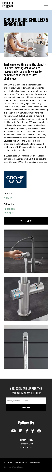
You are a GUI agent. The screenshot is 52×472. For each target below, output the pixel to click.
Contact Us (26, 447)
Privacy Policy (26, 439)
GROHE (8, 198)
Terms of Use (26, 443)
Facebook (9, 208)
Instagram (9, 212)
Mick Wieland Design (16, 467)
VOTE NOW (26, 221)
